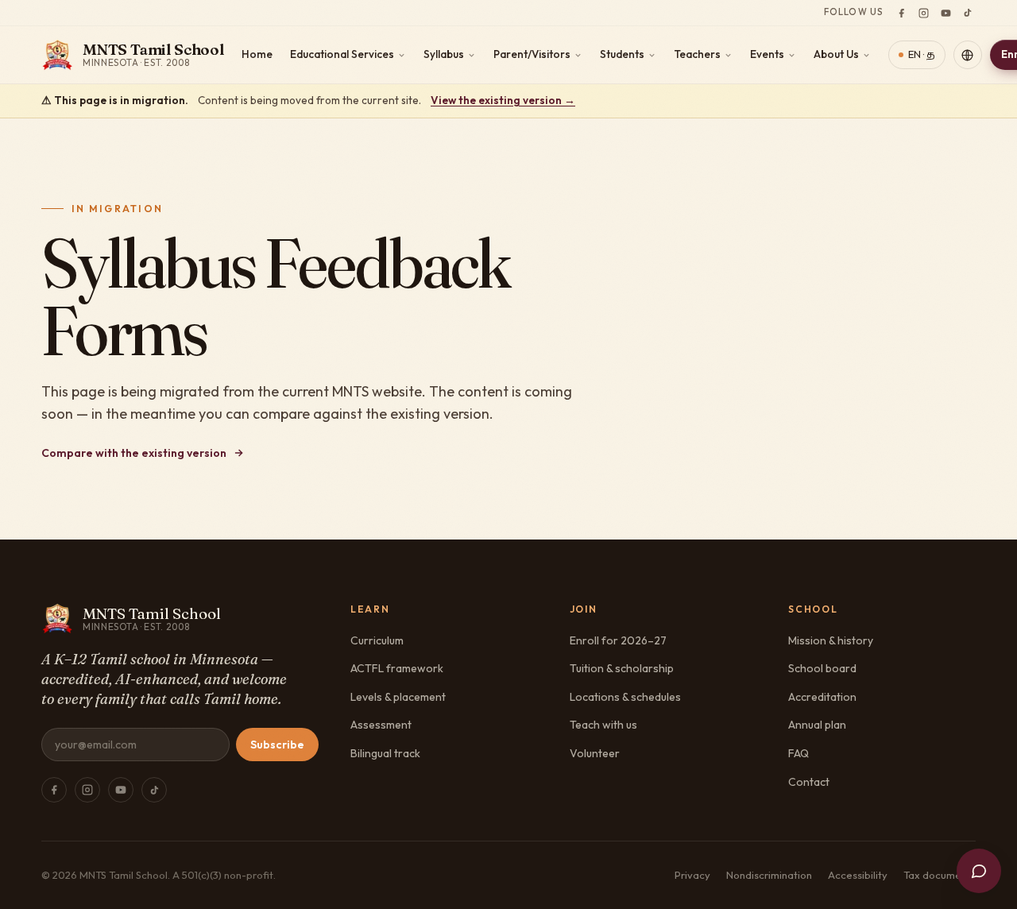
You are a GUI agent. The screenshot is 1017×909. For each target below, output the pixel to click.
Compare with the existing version (133, 453)
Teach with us (603, 725)
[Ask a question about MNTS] (979, 871)
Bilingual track (385, 753)
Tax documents (939, 874)
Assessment (381, 725)
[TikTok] (968, 13)
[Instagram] (923, 13)
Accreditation (822, 697)
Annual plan (817, 725)
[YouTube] (945, 13)
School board (822, 668)
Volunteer (595, 753)
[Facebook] (901, 13)
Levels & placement (398, 697)
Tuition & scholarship (622, 668)
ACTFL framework (396, 668)
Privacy (692, 874)
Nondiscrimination (769, 874)
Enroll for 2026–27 (618, 640)
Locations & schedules (625, 697)
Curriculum (377, 640)
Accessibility (857, 874)
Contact (808, 782)
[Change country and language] (967, 55)
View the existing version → (503, 100)
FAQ (798, 753)
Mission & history (830, 640)
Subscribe (277, 744)
